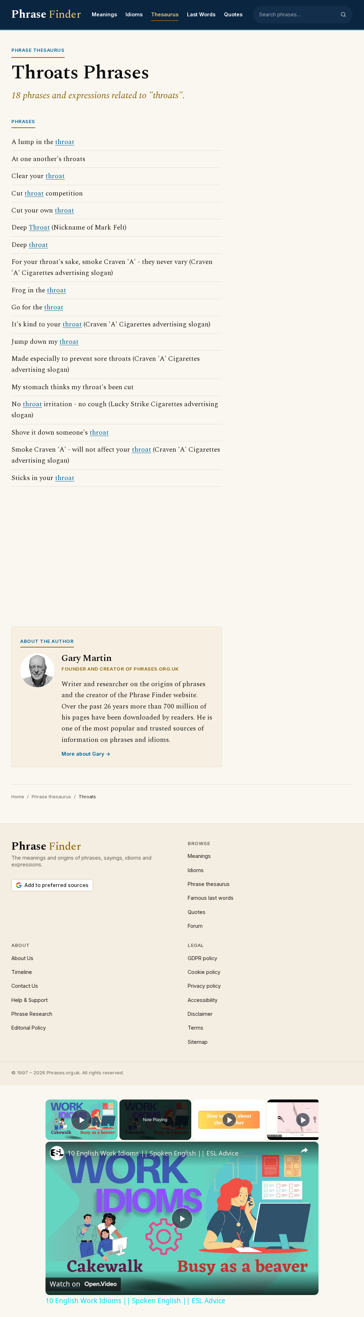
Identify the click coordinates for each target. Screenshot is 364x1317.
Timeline (21, 972)
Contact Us (24, 986)
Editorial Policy (28, 1028)
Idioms (134, 14)
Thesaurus (164, 14)
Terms (195, 1028)
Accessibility (203, 1000)
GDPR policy (202, 958)
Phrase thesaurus (51, 796)
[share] (304, 1150)
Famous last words (211, 898)
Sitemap (198, 1042)
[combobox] (297, 14)
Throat (39, 227)
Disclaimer (200, 1014)
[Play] (229, 1120)
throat (64, 142)
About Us (22, 958)
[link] (57, 1153)
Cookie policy (204, 972)
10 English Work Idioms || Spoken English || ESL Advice (153, 1153)
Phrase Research (31, 1014)
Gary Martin (86, 658)
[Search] (343, 14)
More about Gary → (86, 754)
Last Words (201, 14)
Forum (195, 926)
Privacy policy (204, 986)
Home (17, 796)
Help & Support (29, 1000)
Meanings (104, 14)
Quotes (233, 14)
